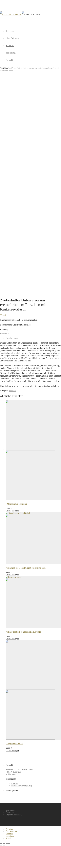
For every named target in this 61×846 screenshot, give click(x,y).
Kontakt (9, 60)
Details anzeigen (12, 511)
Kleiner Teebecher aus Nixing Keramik (23, 632)
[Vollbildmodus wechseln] (4, 843)
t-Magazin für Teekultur (16, 504)
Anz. (8, 334)
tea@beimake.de (12, 774)
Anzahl (3, 334)
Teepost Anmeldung (14, 814)
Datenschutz (10, 812)
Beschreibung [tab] (12, 338)
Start (2, 68)
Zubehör (7, 68)
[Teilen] (7, 843)
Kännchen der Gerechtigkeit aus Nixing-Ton (26, 568)
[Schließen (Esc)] (9, 843)
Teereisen (10, 31)
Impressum (10, 810)
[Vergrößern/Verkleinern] (1, 843)
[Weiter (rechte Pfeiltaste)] (4, 845)
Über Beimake (12, 38)
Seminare (10, 45)
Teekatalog (10, 53)
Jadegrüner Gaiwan (14, 743)
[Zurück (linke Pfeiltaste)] (1, 845)
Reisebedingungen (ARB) (21, 786)
